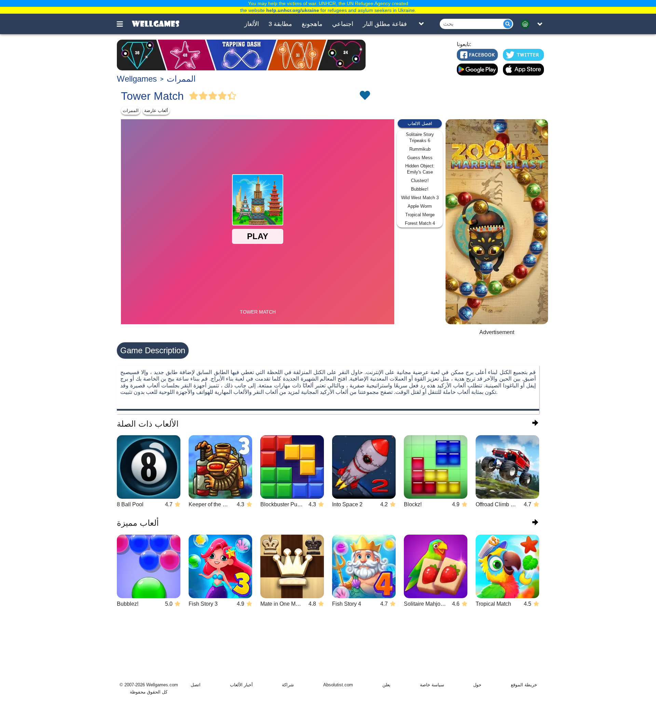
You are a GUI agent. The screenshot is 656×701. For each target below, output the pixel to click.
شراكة (288, 684)
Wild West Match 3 (420, 197)
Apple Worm (420, 206)
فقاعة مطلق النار (385, 23)
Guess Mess (420, 157)
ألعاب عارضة (156, 110)
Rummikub (419, 149)
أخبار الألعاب (241, 684)
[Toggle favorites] (364, 96)
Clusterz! (420, 180)
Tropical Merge (420, 214)
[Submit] (507, 23)
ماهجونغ (312, 23)
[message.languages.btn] (527, 24)
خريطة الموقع (524, 684)
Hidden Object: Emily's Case (420, 169)
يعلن (386, 684)
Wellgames (137, 78)
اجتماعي (342, 23)
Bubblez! (419, 189)
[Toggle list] (421, 24)
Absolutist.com (338, 684)
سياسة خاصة (432, 684)
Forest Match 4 (420, 223)
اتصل (196, 684)
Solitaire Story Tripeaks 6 (420, 137)
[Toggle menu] (124, 24)
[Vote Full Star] (194, 96)
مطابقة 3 (280, 23)
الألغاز (251, 23)
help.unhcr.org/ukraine (292, 10)
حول (477, 684)
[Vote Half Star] (232, 96)
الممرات (181, 78)
